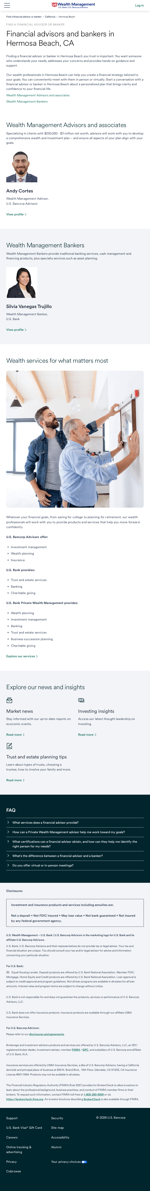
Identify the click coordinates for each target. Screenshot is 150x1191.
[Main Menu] (7, 5)
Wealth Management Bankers (27, 101)
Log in (139, 5)
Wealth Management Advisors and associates (38, 95)
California (50, 17)
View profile (15, 214)
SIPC (85, 1049)
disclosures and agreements (46, 1034)
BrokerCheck (92, 1099)
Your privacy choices (66, 1162)
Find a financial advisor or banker (24, 17)
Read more (14, 734)
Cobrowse (13, 1171)
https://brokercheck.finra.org (24, 1099)
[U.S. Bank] (73, 5)
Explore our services (20, 656)
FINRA (76, 1049)
